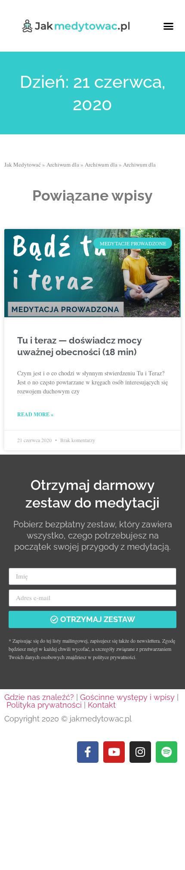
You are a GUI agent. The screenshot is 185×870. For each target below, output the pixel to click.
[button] (168, 26)
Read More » (35, 414)
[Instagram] (140, 752)
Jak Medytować (22, 164)
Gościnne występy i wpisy (127, 697)
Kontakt (102, 704)
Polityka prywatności (44, 704)
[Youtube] (114, 752)
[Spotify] (166, 752)
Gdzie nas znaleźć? (39, 697)
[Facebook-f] (88, 752)
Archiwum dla (62, 164)
